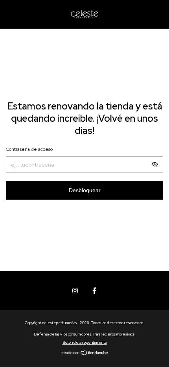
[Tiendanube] (84, 353)
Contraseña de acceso (29, 149)
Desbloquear (85, 190)
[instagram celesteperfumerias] (75, 290)
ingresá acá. (126, 334)
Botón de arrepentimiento (84, 342)
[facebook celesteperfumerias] (94, 290)
